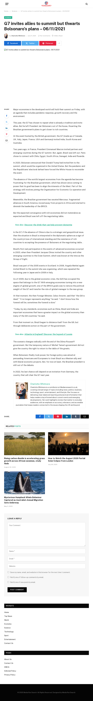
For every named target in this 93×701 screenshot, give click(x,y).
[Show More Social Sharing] (59, 43)
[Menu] (6, 4)
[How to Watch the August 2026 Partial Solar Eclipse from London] (68, 443)
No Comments (45, 36)
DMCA (6, 667)
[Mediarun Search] (46, 4)
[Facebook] (6, 115)
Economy (7, 624)
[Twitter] (6, 121)
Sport (6, 635)
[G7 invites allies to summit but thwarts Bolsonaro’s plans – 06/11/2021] (46, 76)
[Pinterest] (6, 134)
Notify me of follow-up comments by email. (27, 577)
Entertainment (10, 639)
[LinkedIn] (6, 128)
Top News (8, 616)
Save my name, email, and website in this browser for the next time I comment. (40, 572)
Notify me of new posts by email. (22, 582)
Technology (9, 632)
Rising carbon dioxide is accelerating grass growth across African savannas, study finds (24, 461)
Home (6, 612)
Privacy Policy (9, 675)
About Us (8, 659)
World (6, 620)
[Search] (86, 4)
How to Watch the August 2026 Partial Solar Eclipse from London (66, 459)
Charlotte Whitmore (18, 36)
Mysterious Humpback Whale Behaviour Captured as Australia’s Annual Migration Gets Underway (23, 500)
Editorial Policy (10, 671)
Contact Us (8, 643)
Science (8, 17)
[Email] (6, 140)
